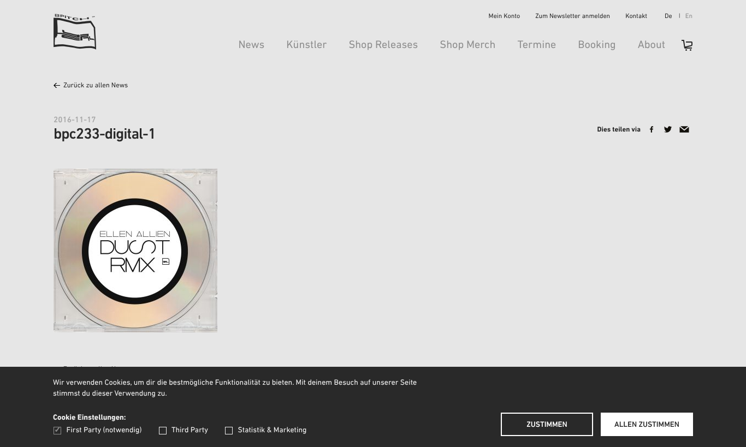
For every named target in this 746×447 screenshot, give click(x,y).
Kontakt (636, 17)
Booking (596, 45)
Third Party (189, 430)
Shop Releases (383, 45)
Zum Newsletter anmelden (572, 17)
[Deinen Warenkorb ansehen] (681, 49)
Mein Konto (504, 17)
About (651, 45)
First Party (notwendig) (104, 430)
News (251, 45)
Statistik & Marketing (272, 430)
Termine (536, 45)
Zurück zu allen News (95, 86)
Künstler (306, 45)
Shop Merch (467, 45)
